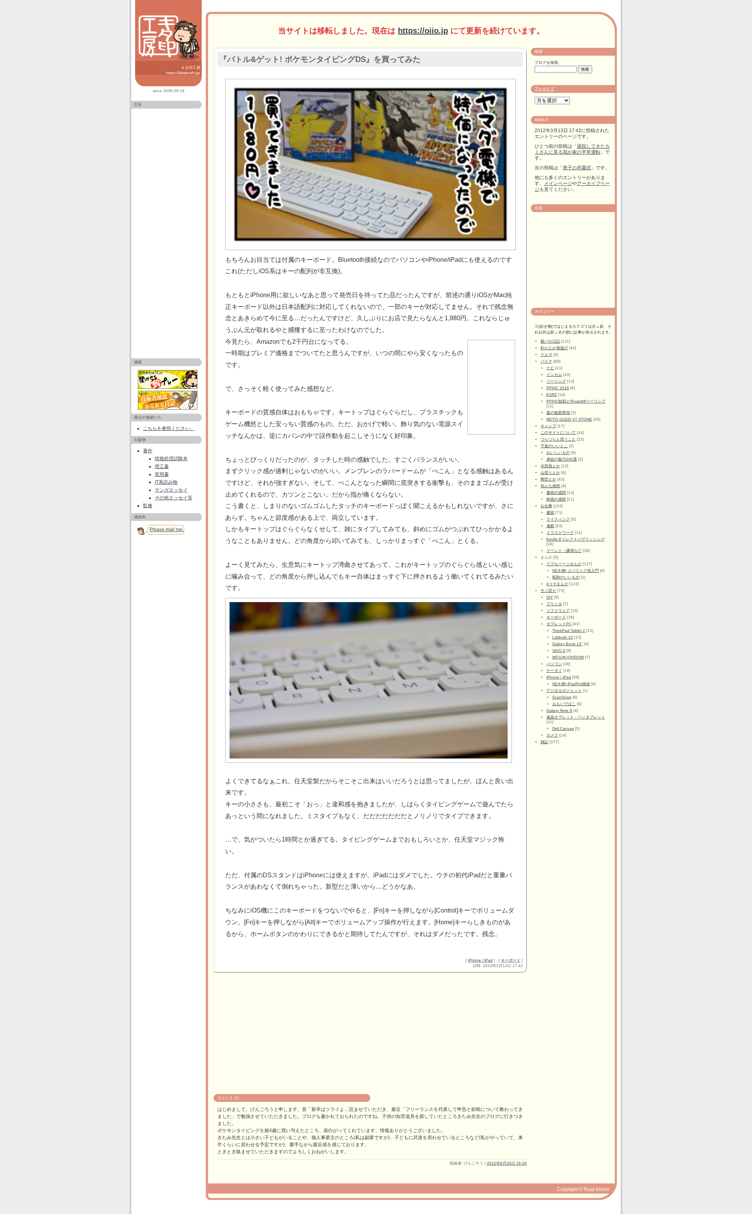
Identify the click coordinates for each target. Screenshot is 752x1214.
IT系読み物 (166, 482)
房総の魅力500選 (561, 459)
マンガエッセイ (171, 490)
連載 (550, 526)
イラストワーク (560, 532)
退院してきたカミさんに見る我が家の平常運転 (572, 149)
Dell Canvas (563, 728)
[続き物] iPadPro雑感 (571, 684)
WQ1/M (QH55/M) (568, 657)
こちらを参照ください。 (169, 428)
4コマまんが (557, 584)
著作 (147, 451)
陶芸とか (548, 479)
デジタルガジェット (564, 690)
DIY (549, 597)
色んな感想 (550, 486)
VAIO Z (558, 650)
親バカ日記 (550, 341)
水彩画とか (550, 466)
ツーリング (556, 381)
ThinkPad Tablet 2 (568, 630)
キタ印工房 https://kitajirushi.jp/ (183, 70)
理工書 (162, 466)
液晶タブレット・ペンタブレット (575, 717)
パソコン (554, 664)
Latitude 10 (562, 637)
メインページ (558, 183)
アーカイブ (544, 89)
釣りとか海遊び (554, 348)
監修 (147, 505)
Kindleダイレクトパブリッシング (575, 539)
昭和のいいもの (566, 577)
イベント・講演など (564, 550)
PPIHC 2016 (557, 388)
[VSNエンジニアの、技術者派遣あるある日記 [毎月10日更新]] (168, 400)
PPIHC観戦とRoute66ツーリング (576, 401)
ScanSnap (561, 697)
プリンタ (554, 604)
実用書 (162, 474)
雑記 (544, 742)
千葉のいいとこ (554, 446)
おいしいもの (558, 452)
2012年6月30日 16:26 (507, 1163)
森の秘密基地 (558, 412)
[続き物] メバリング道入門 (575, 570)
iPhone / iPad (480, 960)
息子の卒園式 (577, 168)
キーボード (511, 960)
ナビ (550, 368)
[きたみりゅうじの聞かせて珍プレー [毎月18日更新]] (168, 379)
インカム (554, 374)
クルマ (546, 354)
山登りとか (550, 472)
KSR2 (551, 394)
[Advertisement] (166, 230)
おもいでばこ (564, 704)
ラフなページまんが (564, 564)
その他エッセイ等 (173, 498)
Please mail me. (167, 529)
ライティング (558, 519)
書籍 (550, 512)
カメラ (552, 735)
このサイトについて (558, 432)
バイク (546, 361)
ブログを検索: (547, 62)
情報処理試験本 (171, 458)
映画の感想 (556, 499)
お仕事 (546, 506)
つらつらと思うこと (558, 439)
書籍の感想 (556, 492)
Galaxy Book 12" (567, 644)
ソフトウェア (558, 610)
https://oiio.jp (423, 30)
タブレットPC (558, 624)
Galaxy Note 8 (559, 710)
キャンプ (548, 426)
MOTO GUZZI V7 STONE (569, 419)
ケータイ (554, 670)
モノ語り (548, 590)
